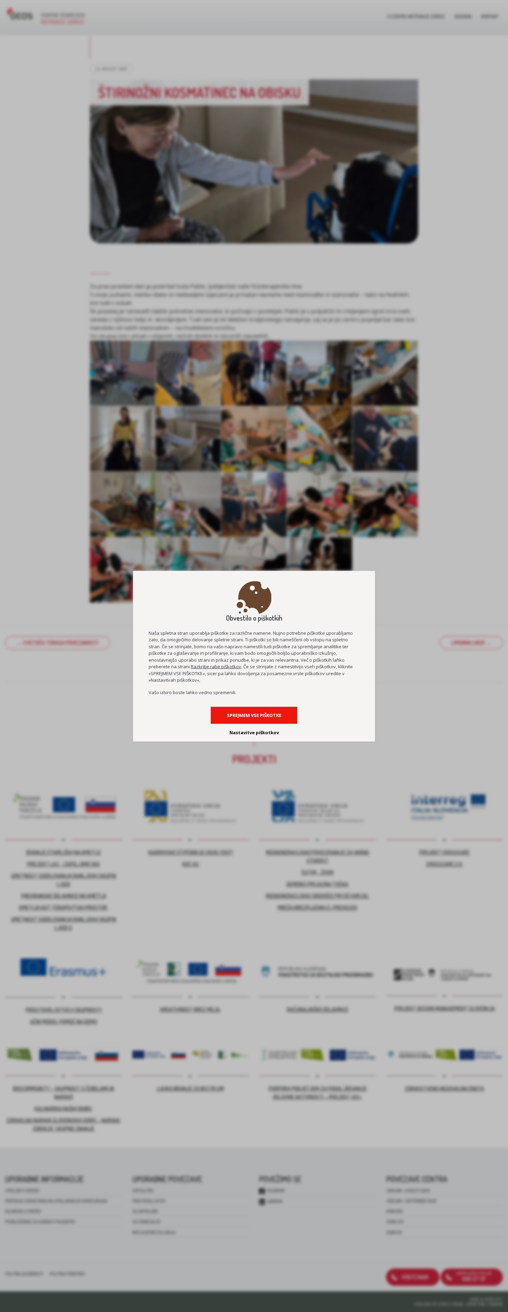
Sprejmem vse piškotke (254, 715)
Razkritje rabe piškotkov (216, 666)
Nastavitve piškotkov (254, 732)
